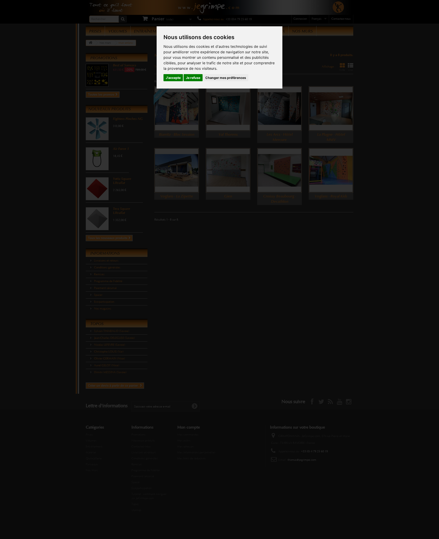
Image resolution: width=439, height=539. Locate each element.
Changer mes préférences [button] (225, 78)
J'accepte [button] (173, 78)
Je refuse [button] (193, 78)
